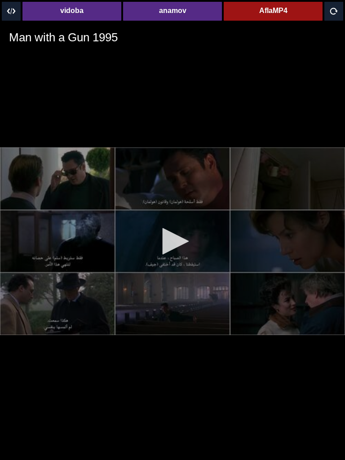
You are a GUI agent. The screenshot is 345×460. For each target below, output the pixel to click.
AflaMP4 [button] (273, 10)
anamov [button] (172, 10)
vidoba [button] (72, 10)
